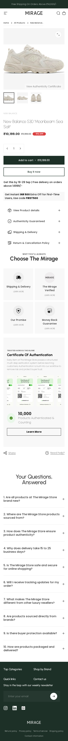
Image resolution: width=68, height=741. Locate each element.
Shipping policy (56, 731)
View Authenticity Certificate (43, 86)
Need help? (57, 453)
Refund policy (11, 731)
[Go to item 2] (22, 97)
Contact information (34, 736)
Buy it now (34, 172)
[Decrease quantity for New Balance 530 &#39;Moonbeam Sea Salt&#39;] (7, 148)
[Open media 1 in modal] (58, 34)
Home (6, 23)
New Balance (10, 113)
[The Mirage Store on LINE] (23, 708)
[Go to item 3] (36, 97)
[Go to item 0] (8, 97)
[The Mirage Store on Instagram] (5, 708)
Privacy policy (25, 731)
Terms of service (40, 731)
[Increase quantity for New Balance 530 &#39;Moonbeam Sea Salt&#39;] (20, 148)
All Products (19, 23)
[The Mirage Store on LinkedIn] (15, 708)
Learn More (34, 432)
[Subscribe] (53, 696)
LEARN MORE (18, 291)
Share (12, 453)
